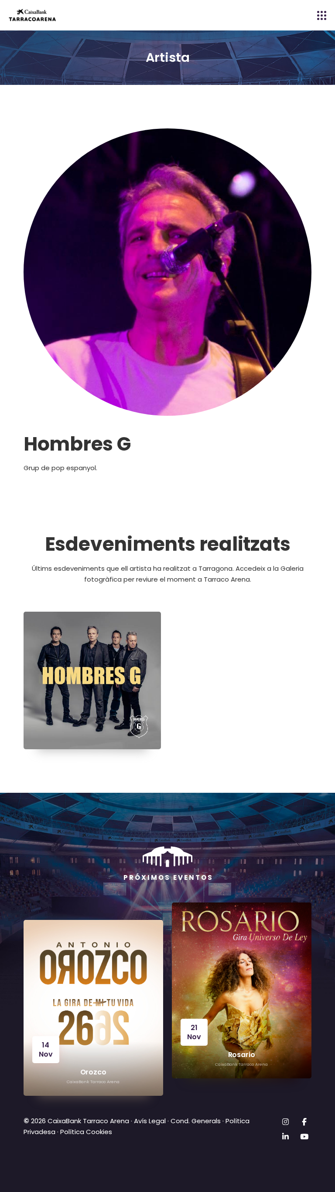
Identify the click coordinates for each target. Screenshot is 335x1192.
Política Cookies (86, 1131)
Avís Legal (150, 1120)
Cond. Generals (196, 1120)
